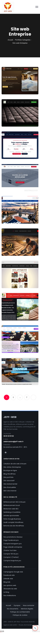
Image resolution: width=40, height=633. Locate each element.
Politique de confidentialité (20, 612)
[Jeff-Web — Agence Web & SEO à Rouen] (8, 7)
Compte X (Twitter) (11, 557)
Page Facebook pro (11, 540)
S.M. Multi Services (13, 314)
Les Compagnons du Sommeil (14, 120)
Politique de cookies (20, 615)
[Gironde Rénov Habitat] (34, 217)
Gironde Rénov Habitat (15, 217)
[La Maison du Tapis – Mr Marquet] (34, 88)
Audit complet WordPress (13, 522)
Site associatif (9, 480)
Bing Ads (7, 582)
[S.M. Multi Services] (34, 314)
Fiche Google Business (12, 519)
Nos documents (12, 609)
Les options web (10, 585)
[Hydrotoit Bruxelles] (34, 379)
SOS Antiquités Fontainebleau (11, 282)
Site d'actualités (10, 487)
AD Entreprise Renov (14, 346)
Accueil (10, 40)
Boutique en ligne (10, 470)
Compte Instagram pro (13, 544)
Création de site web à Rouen (15, 464)
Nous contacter (28, 605)
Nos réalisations (10, 595)
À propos (17, 605)
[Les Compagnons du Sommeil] (34, 120)
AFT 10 (7, 249)
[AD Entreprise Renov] (34, 346)
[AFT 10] (34, 249)
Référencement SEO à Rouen (14, 502)
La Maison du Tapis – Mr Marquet (15, 88)
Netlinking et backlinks (12, 512)
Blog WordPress (10, 474)
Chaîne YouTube (10, 550)
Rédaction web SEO (11, 509)
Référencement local (12, 505)
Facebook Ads (9, 575)
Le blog (6, 592)
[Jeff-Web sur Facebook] (6, 453)
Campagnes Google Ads (13, 572)
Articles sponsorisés (11, 515)
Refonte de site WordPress (14, 526)
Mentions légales (27, 609)
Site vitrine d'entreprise (12, 467)
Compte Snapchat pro (12, 561)
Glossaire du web (10, 589)
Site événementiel (10, 484)
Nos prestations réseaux (13, 537)
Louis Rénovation (12, 153)
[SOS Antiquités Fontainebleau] (34, 282)
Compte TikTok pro (11, 554)
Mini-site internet (10, 491)
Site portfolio (8, 477)
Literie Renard (10, 185)
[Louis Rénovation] (34, 153)
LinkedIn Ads (8, 579)
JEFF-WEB (10, 417)
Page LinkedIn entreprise (13, 547)
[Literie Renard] (34, 185)
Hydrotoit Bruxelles (13, 379)
